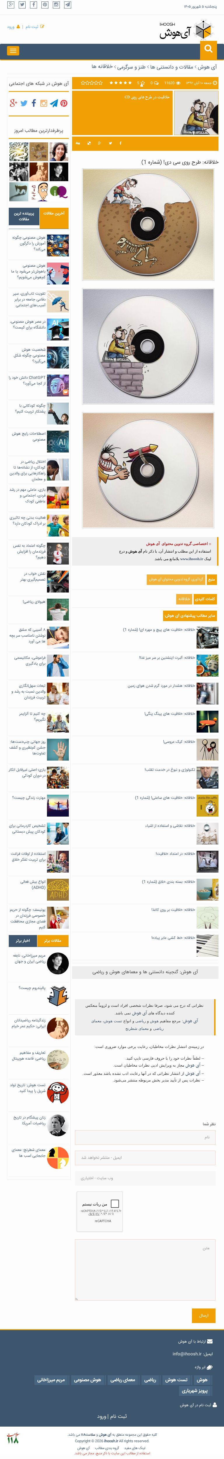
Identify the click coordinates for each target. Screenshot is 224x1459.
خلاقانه (184, 599)
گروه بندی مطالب (107, 1448)
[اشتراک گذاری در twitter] (110, 143)
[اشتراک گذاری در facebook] (120, 143)
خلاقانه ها (102, 67)
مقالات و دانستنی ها (171, 67)
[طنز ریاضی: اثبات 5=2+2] (38, 192)
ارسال (203, 1316)
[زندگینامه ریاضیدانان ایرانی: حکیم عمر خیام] (38, 172)
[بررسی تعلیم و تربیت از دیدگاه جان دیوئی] (18, 172)
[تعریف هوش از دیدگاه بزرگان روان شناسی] (59, 192)
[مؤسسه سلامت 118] (13, 1438)
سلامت (90, 1435)
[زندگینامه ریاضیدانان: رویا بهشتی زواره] (59, 152)
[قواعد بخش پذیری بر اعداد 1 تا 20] (18, 152)
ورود (11, 27)
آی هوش (207, 67)
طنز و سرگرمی (131, 67)
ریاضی (140, 1021)
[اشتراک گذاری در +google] (99, 143)
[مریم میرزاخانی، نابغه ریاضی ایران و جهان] (59, 172)
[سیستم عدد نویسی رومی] (38, 152)
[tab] (24, 216)
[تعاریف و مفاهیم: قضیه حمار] (18, 192)
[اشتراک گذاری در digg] (78, 143)
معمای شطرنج (137, 1028)
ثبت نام (32, 27)
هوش (154, 1021)
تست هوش (113, 1021)
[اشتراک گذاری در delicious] (89, 143)
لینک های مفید (134, 1448)
